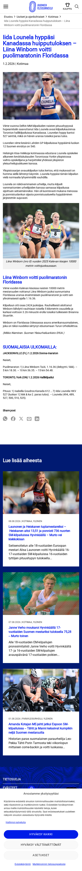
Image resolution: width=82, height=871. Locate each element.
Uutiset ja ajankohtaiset (30, 16)
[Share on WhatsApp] (5, 419)
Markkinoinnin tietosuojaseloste (49, 864)
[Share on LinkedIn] (37, 419)
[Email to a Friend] (29, 419)
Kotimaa (53, 16)
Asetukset (41, 855)
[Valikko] (6, 6)
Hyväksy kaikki (40, 834)
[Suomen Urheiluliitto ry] (41, 6)
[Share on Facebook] (13, 419)
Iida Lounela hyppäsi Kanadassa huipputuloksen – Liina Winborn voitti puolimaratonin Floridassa (37, 23)
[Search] (77, 6)
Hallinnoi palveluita (16, 822)
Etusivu (8, 16)
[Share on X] (21, 419)
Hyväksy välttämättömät (41, 844)
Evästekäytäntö (23, 864)
